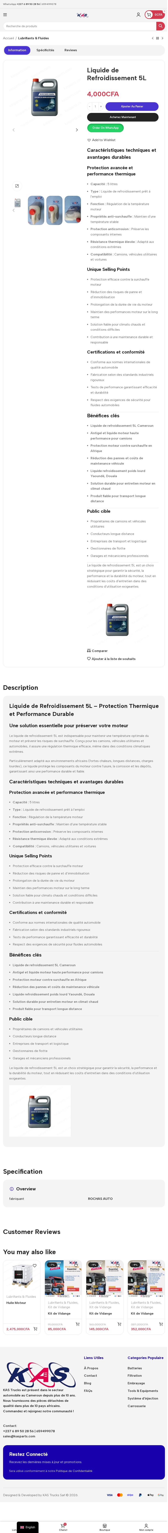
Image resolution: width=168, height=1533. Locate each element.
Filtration (135, 1376)
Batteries (135, 1368)
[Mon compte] (138, 14)
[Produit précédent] (152, 38)
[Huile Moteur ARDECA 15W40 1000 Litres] (21, 1275)
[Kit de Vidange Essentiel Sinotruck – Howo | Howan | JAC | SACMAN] (63, 1279)
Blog (87, 1383)
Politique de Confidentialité (74, 1471)
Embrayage (136, 1383)
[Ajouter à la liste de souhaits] (34, 1265)
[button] (13, 130)
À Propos (91, 1368)
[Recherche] (160, 26)
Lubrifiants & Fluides (33, 38)
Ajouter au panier (132, 106)
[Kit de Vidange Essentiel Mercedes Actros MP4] (104, 1279)
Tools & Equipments (143, 1391)
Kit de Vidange (59, 1307)
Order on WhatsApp (105, 127)
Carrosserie (137, 1406)
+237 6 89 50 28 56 (28, 4)
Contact (90, 1376)
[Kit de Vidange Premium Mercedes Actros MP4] (146, 1279)
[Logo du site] (82, 14)
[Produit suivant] (162, 38)
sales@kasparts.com (19, 1436)
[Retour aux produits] (157, 38)
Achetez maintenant (123, 117)
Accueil (8, 38)
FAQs (88, 1391)
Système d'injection (143, 1398)
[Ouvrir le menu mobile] (5, 14)
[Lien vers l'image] (40, 1371)
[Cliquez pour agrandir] (17, 186)
